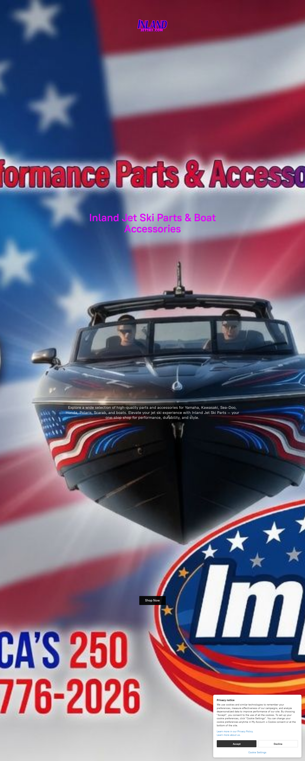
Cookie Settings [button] (257, 752)
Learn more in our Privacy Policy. (235, 731)
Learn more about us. (229, 735)
